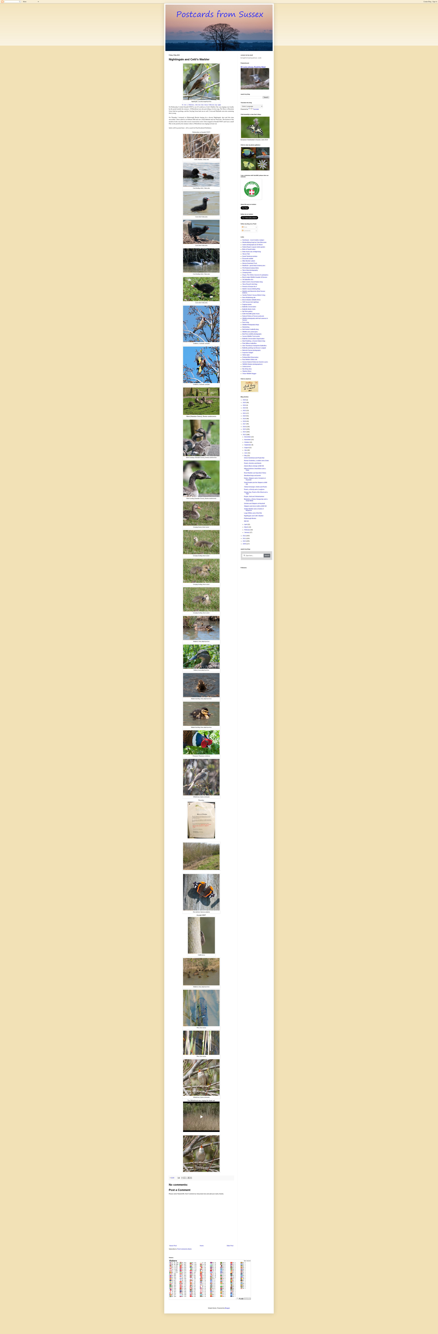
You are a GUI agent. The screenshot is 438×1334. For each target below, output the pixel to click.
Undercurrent (246, 366)
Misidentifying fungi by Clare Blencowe (254, 242)
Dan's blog (245, 322)
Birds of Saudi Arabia (248, 249)
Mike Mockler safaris (248, 261)
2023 (244, 408)
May (245, 455)
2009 (244, 544)
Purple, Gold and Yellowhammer (254, 496)
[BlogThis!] (184, 1178)
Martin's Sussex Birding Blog (251, 289)
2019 (244, 418)
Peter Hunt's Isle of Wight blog (251, 251)
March (246, 527)
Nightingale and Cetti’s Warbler (253, 516)
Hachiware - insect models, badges (253, 240)
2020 (244, 416)
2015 (244, 429)
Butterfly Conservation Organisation (253, 338)
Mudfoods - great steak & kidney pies (253, 265)
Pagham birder (247, 304)
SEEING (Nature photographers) (252, 364)
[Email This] (182, 1178)
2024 (244, 405)
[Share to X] (186, 1178)
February (247, 530)
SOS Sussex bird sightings (250, 302)
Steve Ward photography (250, 270)
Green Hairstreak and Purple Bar (254, 458)
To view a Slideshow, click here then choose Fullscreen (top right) (201, 105)
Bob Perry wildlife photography (251, 334)
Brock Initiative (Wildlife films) (251, 300)
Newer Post (173, 1246)
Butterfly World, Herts (248, 309)
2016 (244, 426)
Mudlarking (245, 327)
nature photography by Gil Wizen (252, 245)
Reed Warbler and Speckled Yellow (255, 473)
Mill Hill (246, 521)
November (247, 439)
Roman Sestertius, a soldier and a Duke (256, 460)
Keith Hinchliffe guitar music (251, 314)
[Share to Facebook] (189, 1178)
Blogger (227, 1308)
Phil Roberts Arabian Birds (250, 268)
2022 (244, 410)
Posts (245, 227)
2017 (244, 424)
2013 (244, 434)
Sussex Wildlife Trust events (251, 336)
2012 (244, 536)
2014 (244, 432)
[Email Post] (178, 1177)
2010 (244, 541)
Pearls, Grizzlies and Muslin (252, 463)
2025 (244, 402)
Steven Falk (246, 254)
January (247, 532)
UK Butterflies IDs (247, 279)
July (245, 450)
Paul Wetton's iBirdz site (249, 359)
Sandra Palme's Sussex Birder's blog (253, 295)
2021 (244, 413)
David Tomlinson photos (249, 256)
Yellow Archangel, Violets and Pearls (255, 487)
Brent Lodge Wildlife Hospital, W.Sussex (254, 277)
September (248, 445)
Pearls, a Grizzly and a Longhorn (254, 489)
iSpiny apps (246, 355)
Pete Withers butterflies (249, 343)
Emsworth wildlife (247, 258)
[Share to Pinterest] (191, 1178)
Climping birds (246, 272)
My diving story (247, 369)
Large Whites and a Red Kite (253, 513)
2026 (244, 400)
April (246, 524)
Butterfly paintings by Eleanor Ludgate (254, 348)
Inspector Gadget (247, 352)
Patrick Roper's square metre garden (253, 247)
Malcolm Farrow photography (251, 350)
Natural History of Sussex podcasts (253, 316)
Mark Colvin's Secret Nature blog (252, 282)
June (246, 453)
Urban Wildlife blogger (249, 373)
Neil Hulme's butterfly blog (250, 329)
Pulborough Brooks (250, 518)
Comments (246, 230)
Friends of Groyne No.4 (249, 286)
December (247, 437)
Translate (256, 109)
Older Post (230, 1246)
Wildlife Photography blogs (250, 324)
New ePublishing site (249, 297)
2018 (244, 421)
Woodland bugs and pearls (252, 475)
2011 (244, 538)
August (246, 447)
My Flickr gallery (247, 311)
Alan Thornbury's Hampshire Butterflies (254, 345)
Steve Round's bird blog (249, 284)
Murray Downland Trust (249, 263)
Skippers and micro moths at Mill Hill (255, 506)
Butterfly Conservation (249, 307)
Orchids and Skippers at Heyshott (254, 503)
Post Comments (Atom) (184, 1249)
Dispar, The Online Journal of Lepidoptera (255, 275)
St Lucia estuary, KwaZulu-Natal (253, 67)
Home (202, 1246)
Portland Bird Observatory (250, 357)
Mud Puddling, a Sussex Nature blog (253, 341)
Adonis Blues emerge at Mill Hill (254, 466)
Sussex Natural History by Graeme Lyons (255, 362)
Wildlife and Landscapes (250, 332)
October (247, 442)
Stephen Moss (246, 371)
